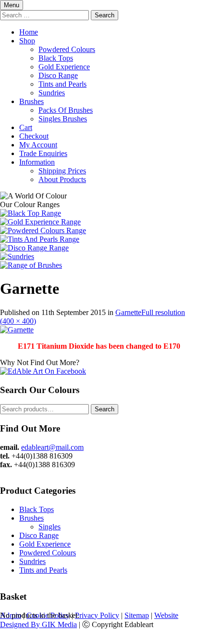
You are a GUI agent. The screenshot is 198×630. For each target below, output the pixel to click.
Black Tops (55, 58)
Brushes (31, 101)
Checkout (34, 136)
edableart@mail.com (52, 447)
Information (37, 162)
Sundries (51, 93)
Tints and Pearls (62, 84)
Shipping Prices (62, 171)
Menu (11, 5)
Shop (27, 41)
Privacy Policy (97, 615)
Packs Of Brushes (65, 110)
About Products (62, 179)
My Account (38, 145)
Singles (49, 527)
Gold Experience (64, 67)
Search (104, 409)
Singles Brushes (62, 119)
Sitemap (136, 615)
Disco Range (58, 75)
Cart (25, 127)
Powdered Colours (66, 49)
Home (28, 32)
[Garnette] (17, 330)
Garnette (128, 312)
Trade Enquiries (43, 153)
